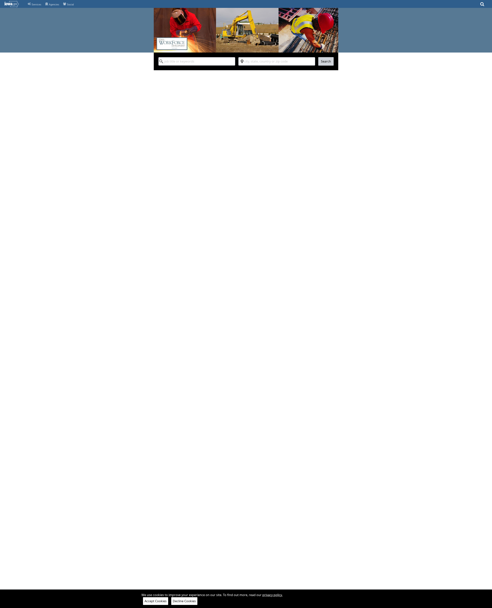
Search (326, 61)
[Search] (482, 5)
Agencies (53, 4)
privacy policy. (272, 595)
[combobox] (196, 61)
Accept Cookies (156, 601)
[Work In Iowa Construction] (246, 30)
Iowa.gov (14, 4)
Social (70, 4)
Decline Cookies (184, 601)
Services (36, 4)
